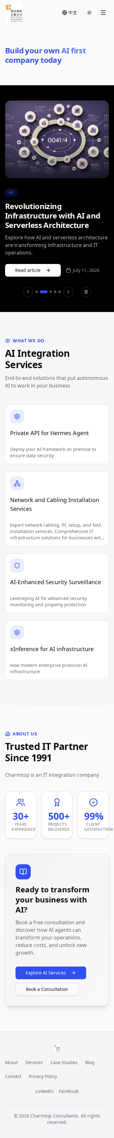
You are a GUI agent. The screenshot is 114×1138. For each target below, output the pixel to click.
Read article (28, 270)
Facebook (69, 1091)
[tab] (36, 291)
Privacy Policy (43, 1076)
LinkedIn (44, 1091)
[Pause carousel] (86, 292)
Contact (13, 1076)
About (11, 1062)
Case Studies (64, 1062)
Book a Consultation (47, 989)
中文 (72, 12)
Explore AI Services (46, 973)
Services (34, 1062)
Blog (90, 1062)
